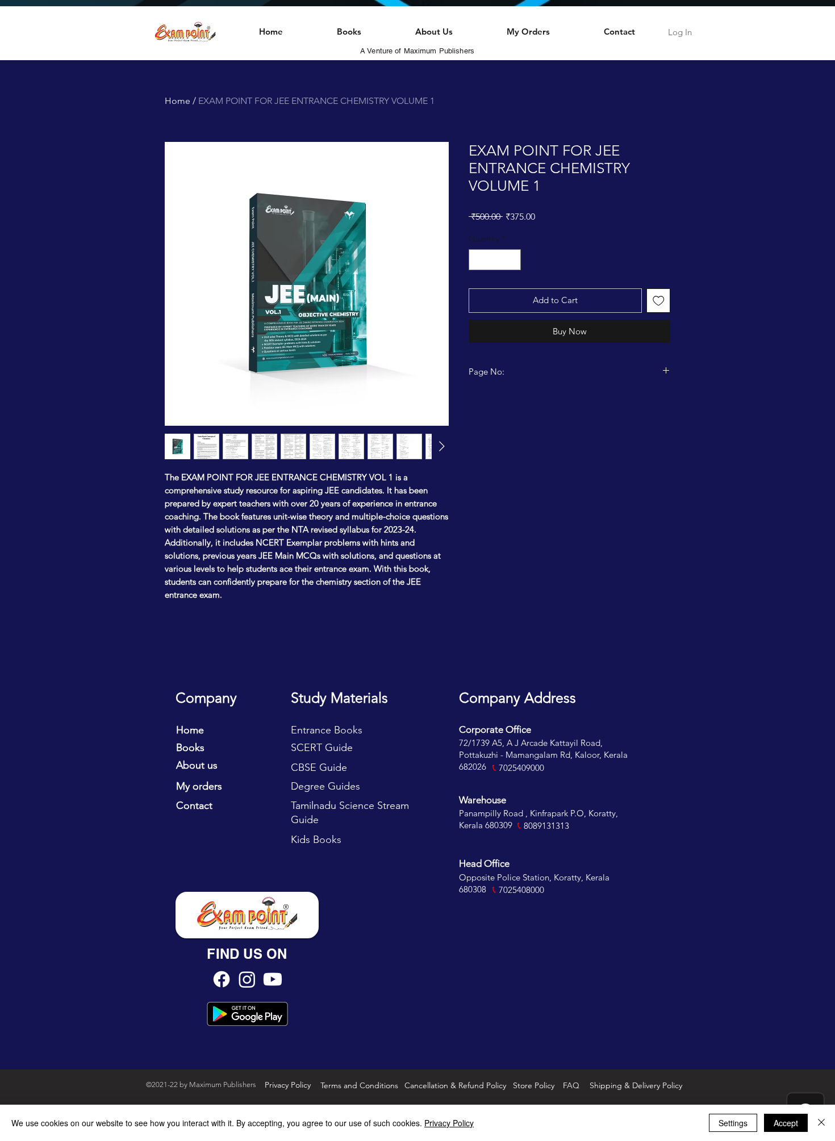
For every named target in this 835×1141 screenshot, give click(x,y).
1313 (560, 825)
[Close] (821, 1123)
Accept (786, 1123)
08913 (539, 825)
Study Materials (339, 697)
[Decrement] (477, 260)
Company (206, 697)
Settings (733, 1123)
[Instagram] (247, 979)
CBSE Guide (319, 767)
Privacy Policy (449, 1123)
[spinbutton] (495, 260)
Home (177, 100)
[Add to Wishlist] (658, 300)
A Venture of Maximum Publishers (417, 51)
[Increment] (512, 260)
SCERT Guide (322, 747)
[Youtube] (272, 979)
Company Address (517, 697)
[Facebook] (221, 979)
